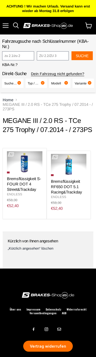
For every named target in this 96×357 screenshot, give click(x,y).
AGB (64, 313)
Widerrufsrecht (76, 309)
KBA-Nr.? (10, 65)
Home (8, 100)
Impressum (33, 309)
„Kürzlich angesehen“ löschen (30, 248)
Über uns (15, 309)
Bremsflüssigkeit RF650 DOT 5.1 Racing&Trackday (66, 186)
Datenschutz (53, 309)
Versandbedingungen (43, 313)
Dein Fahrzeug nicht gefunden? (57, 74)
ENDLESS (14, 194)
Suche (82, 56)
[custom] (33, 329)
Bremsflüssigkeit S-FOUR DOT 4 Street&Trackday (24, 183)
